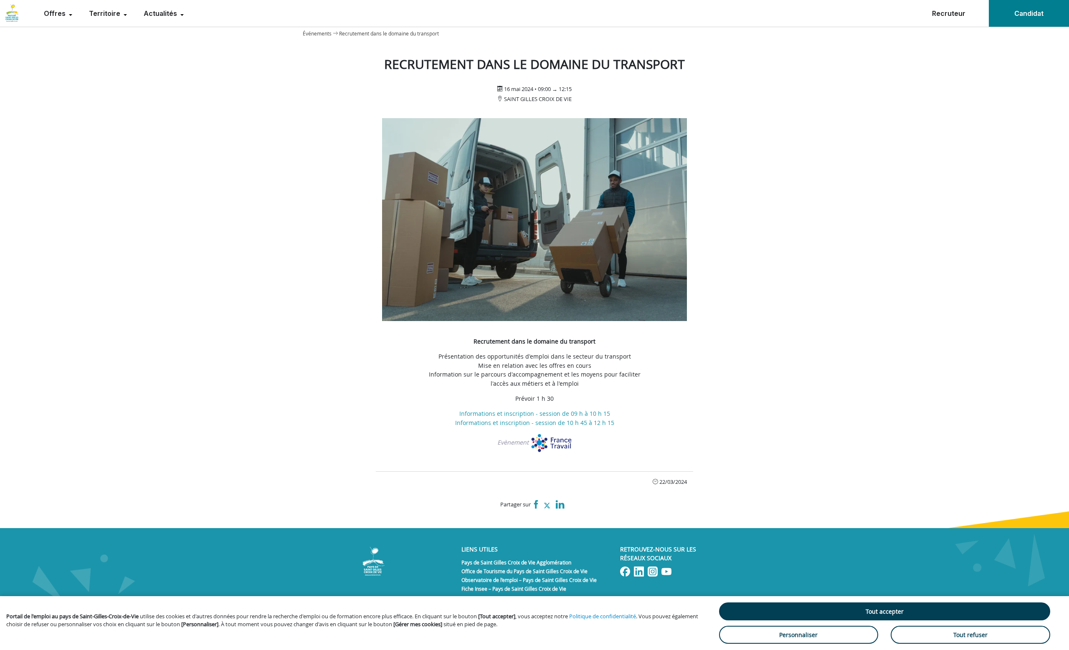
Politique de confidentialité (602, 616)
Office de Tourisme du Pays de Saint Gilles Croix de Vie (524, 571)
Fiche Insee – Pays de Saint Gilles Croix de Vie (513, 588)
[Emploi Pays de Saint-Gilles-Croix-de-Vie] (11, 13)
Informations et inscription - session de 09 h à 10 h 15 (534, 413)
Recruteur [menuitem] (948, 13)
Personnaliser (798, 635)
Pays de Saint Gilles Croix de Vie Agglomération (516, 562)
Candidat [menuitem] (1029, 13)
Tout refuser (970, 635)
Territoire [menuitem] (105, 13)
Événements (317, 33)
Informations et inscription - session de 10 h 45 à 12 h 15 (534, 423)
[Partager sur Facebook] (536, 505)
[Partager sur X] (547, 505)
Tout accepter (885, 611)
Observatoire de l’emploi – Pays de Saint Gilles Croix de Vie (529, 580)
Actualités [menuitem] (161, 13)
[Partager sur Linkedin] (560, 505)
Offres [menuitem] (55, 13)
